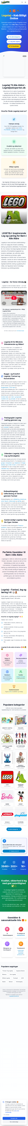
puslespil (6, 427)
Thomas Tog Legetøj (7, 970)
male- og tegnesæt (16, 397)
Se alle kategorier (15, 37)
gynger (3, 463)
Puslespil (15, 978)
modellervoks (4, 399)
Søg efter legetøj (15, 41)
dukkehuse (23, 499)
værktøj (19, 501)
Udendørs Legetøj (11, 453)
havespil (23, 676)
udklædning (16, 499)
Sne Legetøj (13, 974)
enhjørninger (21, 950)
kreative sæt (4, 397)
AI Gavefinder (15, 46)
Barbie (4, 981)
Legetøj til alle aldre (8, 647)
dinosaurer (20, 951)
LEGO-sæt (12, 387)
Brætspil (18, 676)
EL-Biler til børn (12, 465)
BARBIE (13, 129)
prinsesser (19, 954)
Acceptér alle (14, 1118)
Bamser (11, 981)
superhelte (20, 953)
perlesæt (13, 399)
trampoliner (9, 463)
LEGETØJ (7, 233)
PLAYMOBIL (7, 129)
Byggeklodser (4, 387)
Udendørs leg (4, 468)
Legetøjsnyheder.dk (14, 996)
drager (23, 463)
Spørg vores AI (15, 851)
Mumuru (4, 974)
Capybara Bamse (20, 970)
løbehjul (3, 465)
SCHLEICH (19, 129)
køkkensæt (12, 501)
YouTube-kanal (20, 330)
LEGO (20, 128)
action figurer (4, 501)
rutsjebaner (17, 463)
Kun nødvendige (14, 1121)
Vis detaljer (6, 1114)
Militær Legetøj (6, 978)
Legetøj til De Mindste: (13, 342)
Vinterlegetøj (19, 981)
